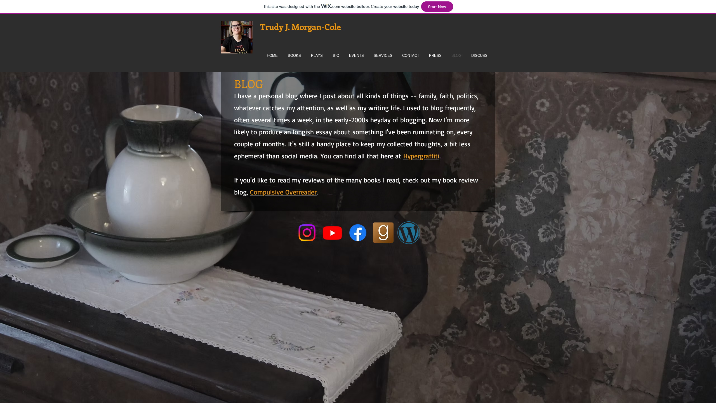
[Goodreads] (383, 232)
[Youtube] (332, 232)
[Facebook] (358, 232)
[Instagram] (307, 232)
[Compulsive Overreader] (408, 232)
